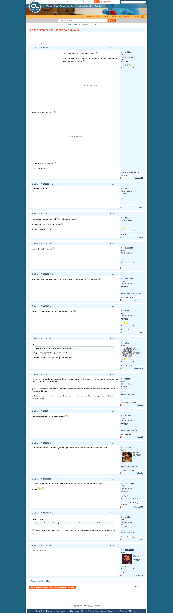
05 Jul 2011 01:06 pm (46, 545)
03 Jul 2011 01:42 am (46, 213)
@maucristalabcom (137, 368)
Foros (49, 6)
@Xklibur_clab (139, 178)
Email (136, 200)
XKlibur (128, 52)
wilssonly (129, 248)
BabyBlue (82, 605)
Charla (45, 44)
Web (137, 67)
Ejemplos (127, 16)
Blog (56, 6)
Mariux (127, 310)
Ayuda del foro (100, 24)
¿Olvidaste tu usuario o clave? (60, 1)
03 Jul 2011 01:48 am (46, 243)
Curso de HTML (126, 611)
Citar (112, 48)
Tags (120, 16)
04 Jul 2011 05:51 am (46, 374)
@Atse (141, 237)
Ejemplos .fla (75, 611)
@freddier (140, 473)
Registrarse (72, 24)
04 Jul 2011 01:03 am (46, 306)
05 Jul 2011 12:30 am (46, 513)
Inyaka (127, 379)
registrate (107, 2)
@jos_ (141, 207)
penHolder (129, 550)
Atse (127, 218)
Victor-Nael (129, 278)
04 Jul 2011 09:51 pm (46, 443)
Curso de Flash (113, 611)
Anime (135, 16)
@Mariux (140, 332)
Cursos (73, 6)
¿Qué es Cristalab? (109, 16)
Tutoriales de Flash (62, 611)
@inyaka (140, 405)
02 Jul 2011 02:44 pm (46, 48)
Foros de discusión (35, 44)
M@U (127, 343)
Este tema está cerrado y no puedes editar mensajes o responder (52, 587)
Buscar (111, 20)
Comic (98, 6)
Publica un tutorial (93, 16)
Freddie (128, 447)
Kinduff (128, 415)
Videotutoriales (86, 6)
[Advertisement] (86, 37)
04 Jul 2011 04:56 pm (46, 411)
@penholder (139, 575)
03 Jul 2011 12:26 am (46, 184)
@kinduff (140, 437)
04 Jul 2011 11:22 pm (46, 479)
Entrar (97, 2)
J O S (127, 188)
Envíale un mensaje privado (127, 67)
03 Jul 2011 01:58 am (46, 274)
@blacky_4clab (138, 507)
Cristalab (97, 605)
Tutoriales (64, 6)
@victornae (139, 300)
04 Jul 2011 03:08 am (46, 338)
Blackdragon (130, 483)
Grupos (85, 24)
